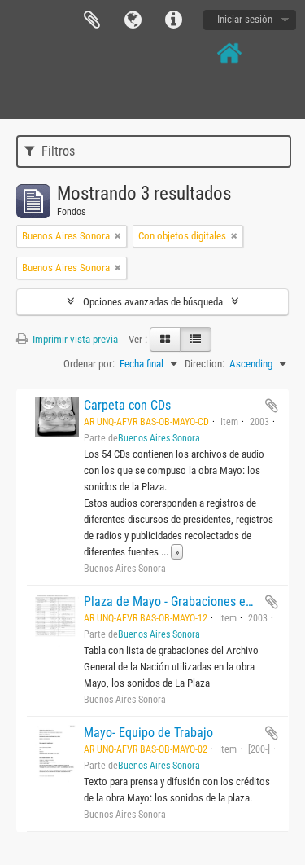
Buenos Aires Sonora (159, 438)
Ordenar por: (89, 364)
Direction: (204, 364)
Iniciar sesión (244, 19)
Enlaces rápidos (173, 20)
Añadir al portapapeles (272, 405)
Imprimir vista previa (74, 339)
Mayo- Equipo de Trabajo (148, 732)
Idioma (132, 20)
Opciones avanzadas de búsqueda (153, 302)
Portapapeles (92, 20)
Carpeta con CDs (127, 405)
